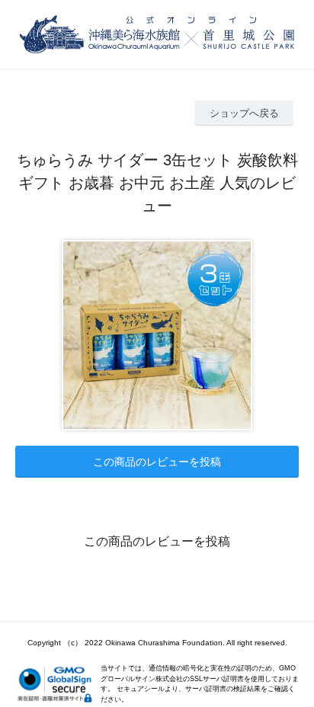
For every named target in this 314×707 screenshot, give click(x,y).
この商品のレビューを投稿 (157, 462)
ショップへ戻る (244, 113)
